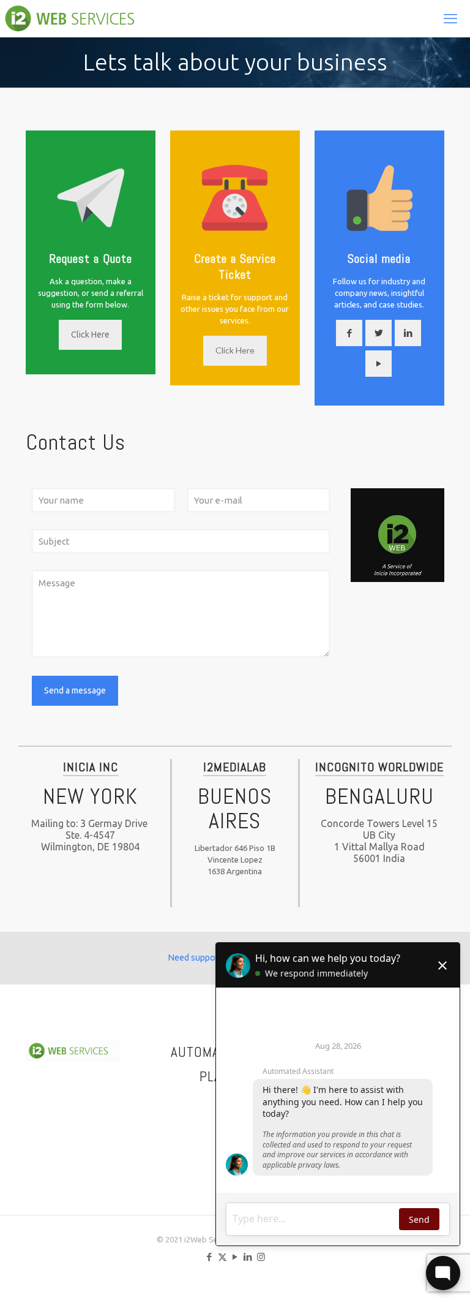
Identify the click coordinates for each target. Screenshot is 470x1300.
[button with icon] (349, 333)
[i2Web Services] (76, 18)
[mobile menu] (450, 18)
